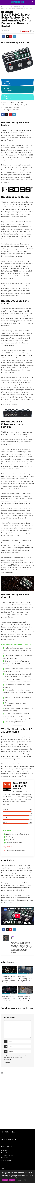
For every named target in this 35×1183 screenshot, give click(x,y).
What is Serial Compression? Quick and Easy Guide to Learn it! (25, 979)
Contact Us (4, 1158)
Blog (8, 7)
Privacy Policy (5, 1153)
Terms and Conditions (7, 1155)
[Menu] (2, 2)
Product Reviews (9, 11)
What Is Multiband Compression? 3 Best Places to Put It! (9, 998)
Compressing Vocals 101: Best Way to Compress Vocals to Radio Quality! (8, 979)
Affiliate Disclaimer (6, 1160)
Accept (5, 1180)
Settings (19, 1180)
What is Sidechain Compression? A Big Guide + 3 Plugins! (24, 998)
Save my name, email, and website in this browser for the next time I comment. (17, 1057)
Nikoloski (13, 936)
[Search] (32, 2)
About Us (4, 1150)
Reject (12, 1180)
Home (3, 7)
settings (15, 1177)
